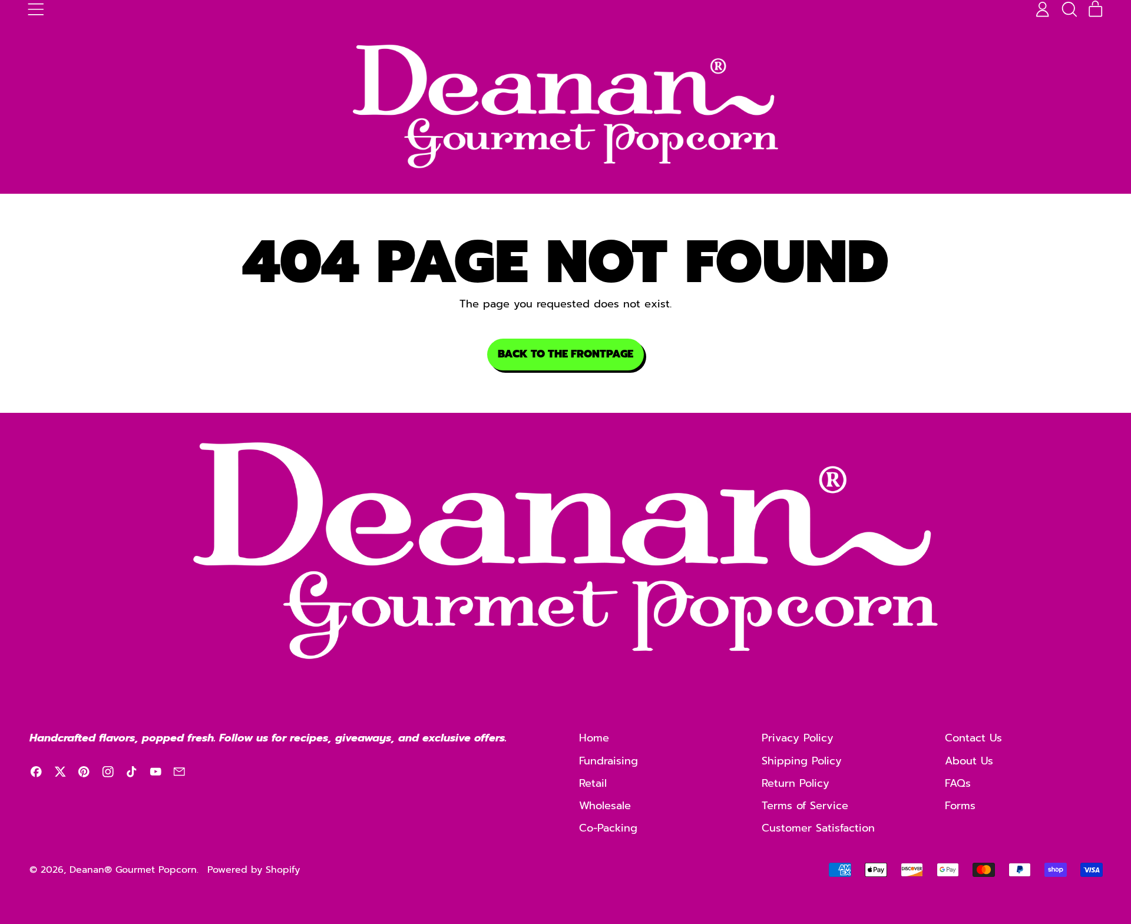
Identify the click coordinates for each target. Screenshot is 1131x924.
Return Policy (795, 783)
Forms (960, 805)
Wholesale (605, 805)
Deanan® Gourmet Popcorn (133, 870)
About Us (969, 761)
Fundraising (608, 761)
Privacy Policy (798, 738)
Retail (593, 783)
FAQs (958, 783)
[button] (1069, 9)
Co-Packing (608, 828)
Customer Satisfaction (818, 828)
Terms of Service (805, 805)
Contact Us (973, 738)
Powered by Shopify (253, 870)
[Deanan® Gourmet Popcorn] (565, 106)
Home (594, 738)
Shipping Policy (802, 761)
